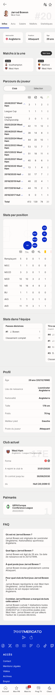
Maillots (33, 23)
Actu (13, 23)
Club (14, 88)
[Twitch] (52, 645)
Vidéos (6, 671)
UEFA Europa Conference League (22, 506)
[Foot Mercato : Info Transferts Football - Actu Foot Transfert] (27, 631)
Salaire (22, 23)
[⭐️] (50, 4)
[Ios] (31, 637)
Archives (7, 676)
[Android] (24, 637)
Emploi (6, 681)
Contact (7, 661)
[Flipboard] (31, 645)
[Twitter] (10, 645)
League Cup (10, 111)
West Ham (15, 15)
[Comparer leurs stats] (45, 4)
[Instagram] (17, 645)
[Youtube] (24, 645)
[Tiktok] (45, 645)
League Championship (11, 118)
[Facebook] (3, 645)
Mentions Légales (11, 666)
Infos (4, 23)
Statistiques (46, 23)
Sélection (38, 88)
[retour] (5, 4)
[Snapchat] (38, 645)
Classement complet (16, 338)
